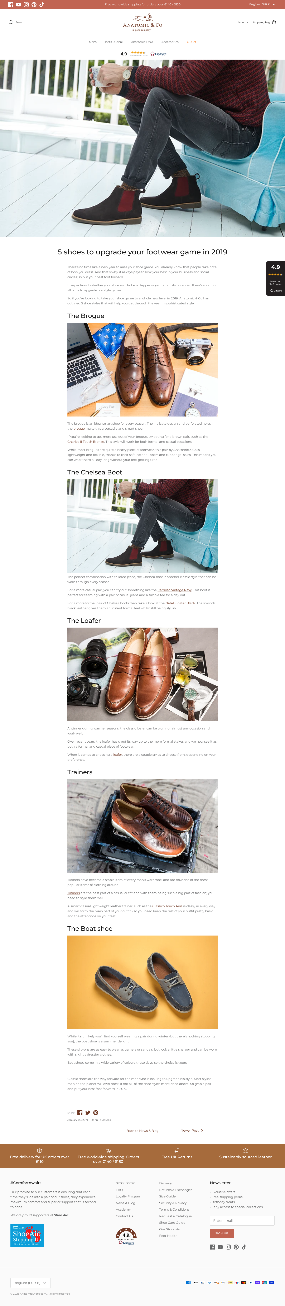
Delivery (165, 1183)
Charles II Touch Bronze (85, 442)
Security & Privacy (173, 1203)
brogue (79, 428)
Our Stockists (169, 1229)
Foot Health (168, 1236)
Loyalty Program (128, 1196)
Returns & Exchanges (175, 1190)
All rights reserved (59, 1293)
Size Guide (167, 1196)
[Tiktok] (41, 4)
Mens (93, 42)
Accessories (170, 42)
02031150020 (125, 1183)
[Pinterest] (34, 4)
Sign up (221, 1233)
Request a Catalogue (175, 1216)
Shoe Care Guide (172, 1223)
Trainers (73, 893)
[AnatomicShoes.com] (142, 22)
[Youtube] (18, 4)
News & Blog (125, 1203)
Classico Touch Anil (167, 906)
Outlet (191, 42)
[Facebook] (10, 4)
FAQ (119, 1190)
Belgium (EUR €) (260, 4)
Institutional (114, 42)
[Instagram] (26, 4)
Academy (123, 1209)
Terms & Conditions (174, 1209)
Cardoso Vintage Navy (175, 590)
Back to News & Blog (143, 1131)
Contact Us (124, 1216)
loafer (117, 755)
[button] (142, 54)
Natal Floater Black (180, 603)
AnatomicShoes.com (33, 1293)
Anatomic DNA (142, 42)
